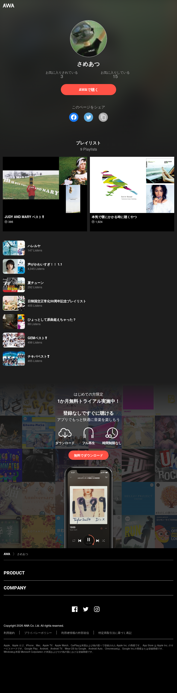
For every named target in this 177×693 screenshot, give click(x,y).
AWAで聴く (88, 89)
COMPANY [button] (15, 588)
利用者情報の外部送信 (75, 633)
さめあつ (22, 554)
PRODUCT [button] (14, 573)
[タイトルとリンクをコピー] (103, 117)
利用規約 (9, 633)
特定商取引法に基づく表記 (115, 633)
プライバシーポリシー (38, 633)
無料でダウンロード (88, 455)
